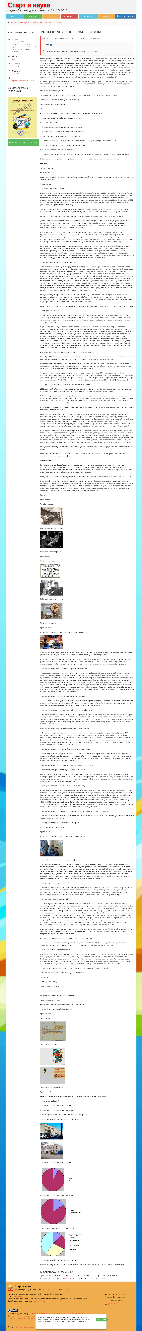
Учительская (87, 16)
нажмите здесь (43, 1324)
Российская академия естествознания (28, 1327)
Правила (51, 16)
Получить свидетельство (23, 142)
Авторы (46, 38)
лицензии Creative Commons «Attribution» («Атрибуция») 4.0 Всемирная (60, 1313)
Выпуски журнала (24, 23)
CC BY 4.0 (18, 73)
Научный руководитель (64, 38)
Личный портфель (126, 16)
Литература (94, 38)
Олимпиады (69, 16)
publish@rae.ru (18, 1296)
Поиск (106, 16)
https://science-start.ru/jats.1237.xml (23, 81)
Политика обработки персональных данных (24, 1318)
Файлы (81, 38)
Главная (13, 23)
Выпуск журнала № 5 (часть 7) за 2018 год (47, 23)
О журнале (15, 16)
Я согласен (102, 1319)
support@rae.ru (39, 1301)
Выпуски (33, 16)
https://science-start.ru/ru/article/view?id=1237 (62, 1278)
